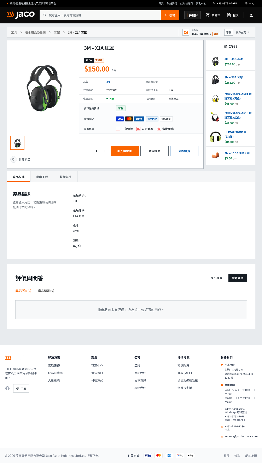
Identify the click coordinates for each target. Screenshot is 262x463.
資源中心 (97, 365)
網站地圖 (251, 455)
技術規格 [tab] (66, 177)
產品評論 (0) (23, 290)
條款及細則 (184, 373)
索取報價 (54, 365)
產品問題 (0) (46, 290)
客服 (228, 32)
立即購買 (184, 151)
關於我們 (140, 373)
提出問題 (216, 278)
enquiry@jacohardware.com (242, 436)
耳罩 (57, 32)
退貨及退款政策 (187, 380)
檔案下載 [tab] (42, 177)
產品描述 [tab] (19, 177)
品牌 (137, 365)
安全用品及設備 (35, 32)
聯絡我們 (172, 3)
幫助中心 (201, 3)
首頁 (161, 3)
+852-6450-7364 (236, 410)
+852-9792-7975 (235, 418)
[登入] (251, 15)
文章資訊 (140, 380)
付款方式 (97, 380)
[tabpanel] (131, 220)
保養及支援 (184, 388)
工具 (14, 32)
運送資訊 (97, 373)
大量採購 (54, 380)
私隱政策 (183, 365)
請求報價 (154, 151)
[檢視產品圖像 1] (17, 143)
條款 (237, 455)
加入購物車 (124, 151)
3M (108, 81)
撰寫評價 (238, 278)
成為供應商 (186, 3)
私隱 (226, 455)
